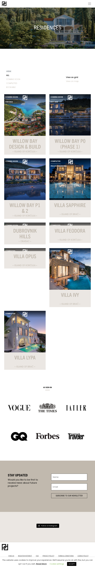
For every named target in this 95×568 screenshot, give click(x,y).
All (7, 75)
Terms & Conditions (66, 556)
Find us (11, 556)
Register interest (25, 556)
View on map (72, 81)
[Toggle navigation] (89, 3)
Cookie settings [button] (57, 564)
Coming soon (13, 79)
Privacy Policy (48, 556)
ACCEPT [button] (72, 564)
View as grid (72, 77)
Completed (11, 83)
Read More (41, 564)
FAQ (37, 556)
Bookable (11, 87)
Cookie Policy (83, 556)
